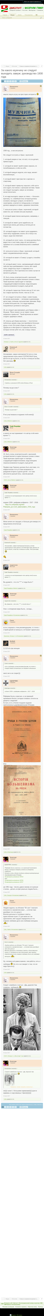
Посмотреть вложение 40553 (14, 877)
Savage (9, 895)
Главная (5, 15)
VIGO (5, 480)
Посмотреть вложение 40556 (14, 880)
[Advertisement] (22, 43)
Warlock (10, 421)
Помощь (40, 1306)
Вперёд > (25, 81)
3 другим (20, 341)
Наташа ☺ (7, 341)
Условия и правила (21, 1306)
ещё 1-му (20, 1056)
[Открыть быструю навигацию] (41, 66)
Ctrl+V (5, 1056)
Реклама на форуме (8, 1306)
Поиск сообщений (7, 17)
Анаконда (10, 852)
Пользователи (28, 15)
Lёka (5, 367)
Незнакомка (16, 615)
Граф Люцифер (8, 530)
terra (15, 341)
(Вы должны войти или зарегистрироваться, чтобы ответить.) (25, 1104)
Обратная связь (32, 1306)
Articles (20, 15)
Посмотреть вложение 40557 (14, 882)
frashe (12, 341)
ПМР (2, 1303)
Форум (12, 15)
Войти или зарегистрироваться (32, 1)
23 (20, 81)
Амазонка (6, 636)
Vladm (8, 929)
